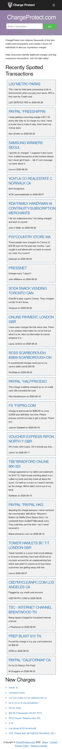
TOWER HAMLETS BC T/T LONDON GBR (29, 545)
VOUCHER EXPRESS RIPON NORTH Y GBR (31, 439)
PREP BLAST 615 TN (25, 635)
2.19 (11, 723)
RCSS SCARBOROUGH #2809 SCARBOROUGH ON (30, 355)
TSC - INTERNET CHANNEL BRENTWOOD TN (30, 609)
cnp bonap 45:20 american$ (22, 728)
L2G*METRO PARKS (24, 83)
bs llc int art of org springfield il (23, 702)
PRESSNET (18, 267)
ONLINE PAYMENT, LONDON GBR (31, 319)
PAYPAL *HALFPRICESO (28, 381)
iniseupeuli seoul (17, 692)
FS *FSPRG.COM (22, 405)
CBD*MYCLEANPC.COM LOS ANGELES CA (31, 584)
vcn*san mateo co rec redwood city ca (27, 697)
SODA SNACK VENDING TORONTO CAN (28, 290)
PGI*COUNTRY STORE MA (30, 236)
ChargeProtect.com (25, 742)
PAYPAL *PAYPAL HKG (26, 504)
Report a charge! (39, 745)
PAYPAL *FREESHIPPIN (27, 111)
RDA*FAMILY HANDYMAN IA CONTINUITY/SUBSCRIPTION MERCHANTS (32, 208)
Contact (53, 742)
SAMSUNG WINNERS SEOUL (26, 145)
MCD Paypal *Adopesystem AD (24, 718)
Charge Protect (23, 5)
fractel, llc (13, 687)
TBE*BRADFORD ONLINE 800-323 (29, 464)
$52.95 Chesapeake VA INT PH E (25, 712)
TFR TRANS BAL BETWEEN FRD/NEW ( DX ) (32, 733)
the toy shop (15, 707)
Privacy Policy (22, 745)
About (45, 742)
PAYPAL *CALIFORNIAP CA (30, 659)
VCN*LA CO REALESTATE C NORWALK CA (30, 181)
